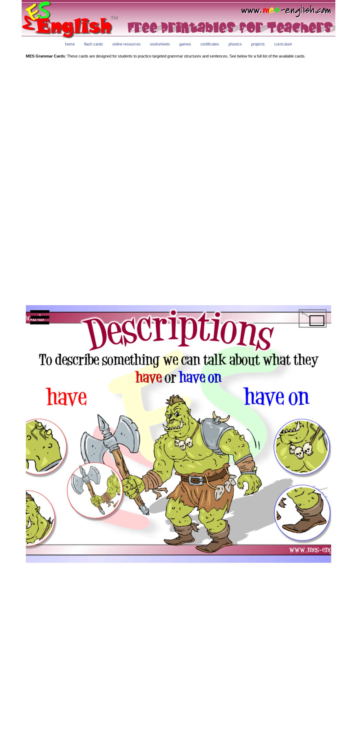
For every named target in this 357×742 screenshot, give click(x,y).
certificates (209, 44)
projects (258, 44)
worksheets (160, 44)
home (70, 44)
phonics (235, 44)
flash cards (93, 44)
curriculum (283, 44)
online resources (126, 44)
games (185, 44)
